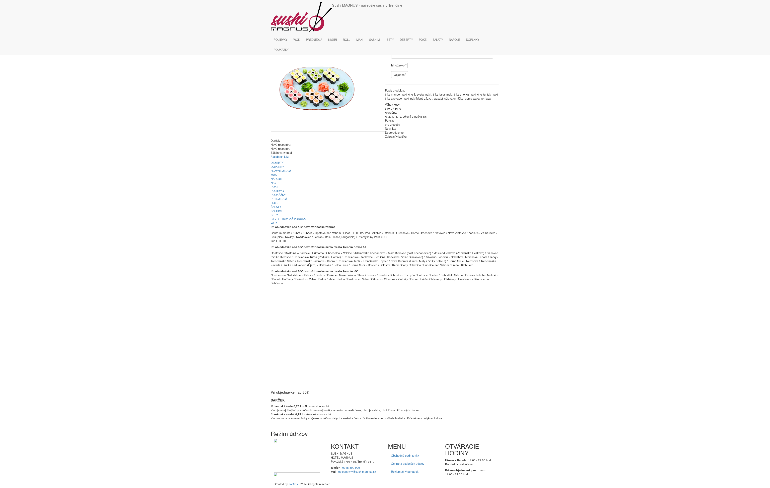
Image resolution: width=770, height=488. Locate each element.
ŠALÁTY (438, 40)
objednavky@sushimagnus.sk (357, 472)
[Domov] (301, 17)
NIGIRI (332, 40)
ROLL (346, 40)
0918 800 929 (351, 468)
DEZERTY (406, 40)
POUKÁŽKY (281, 50)
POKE (423, 40)
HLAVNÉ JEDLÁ (281, 171)
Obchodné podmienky (405, 455)
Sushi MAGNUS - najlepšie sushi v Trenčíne (367, 5)
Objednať (399, 75)
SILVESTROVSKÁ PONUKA (288, 219)
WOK (296, 40)
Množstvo (398, 65)
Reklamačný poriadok (404, 472)
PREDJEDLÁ (314, 40)
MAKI (359, 40)
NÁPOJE (454, 40)
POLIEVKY (280, 40)
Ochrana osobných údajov (407, 464)
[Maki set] (328, 88)
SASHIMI (375, 40)
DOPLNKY (472, 40)
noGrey (293, 484)
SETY (390, 40)
